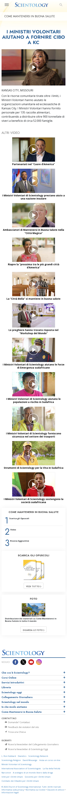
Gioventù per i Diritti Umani (38, 776)
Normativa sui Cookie (35, 789)
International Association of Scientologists (21, 768)
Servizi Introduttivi (13, 682)
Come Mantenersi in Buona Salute (22, 712)
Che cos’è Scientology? (16, 672)
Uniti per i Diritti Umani (12, 776)
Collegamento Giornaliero (17, 697)
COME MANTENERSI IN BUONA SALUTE (34, 512)
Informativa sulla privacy (13, 789)
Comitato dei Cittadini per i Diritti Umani (20, 781)
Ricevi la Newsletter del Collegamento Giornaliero (33, 744)
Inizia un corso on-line (49, 760)
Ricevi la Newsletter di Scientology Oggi (28, 749)
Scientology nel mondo (15, 702)
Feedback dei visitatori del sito (23, 727)
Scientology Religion (11, 760)
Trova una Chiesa (17, 731)
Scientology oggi (12, 692)
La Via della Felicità (51, 768)
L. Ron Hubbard (9, 756)
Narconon (6, 772)
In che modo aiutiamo (14, 707)
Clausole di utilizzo (55, 789)
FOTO (33, 599)
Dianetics (22, 756)
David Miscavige (30, 760)
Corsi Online (9, 677)
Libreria (6, 687)
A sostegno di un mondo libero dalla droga (33, 772)
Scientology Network (38, 756)
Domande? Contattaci (19, 722)
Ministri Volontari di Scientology (17, 764)
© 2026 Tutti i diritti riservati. (31, 786)
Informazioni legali (10, 792)
